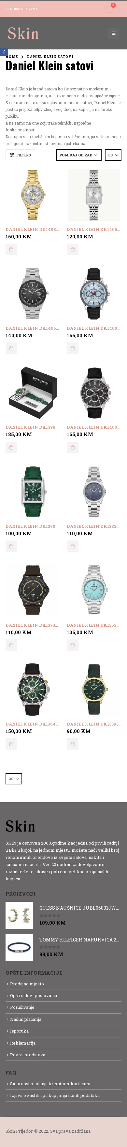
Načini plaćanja (25, 1019)
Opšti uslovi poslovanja (33, 995)
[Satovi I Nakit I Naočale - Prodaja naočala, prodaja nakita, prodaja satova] (23, 33)
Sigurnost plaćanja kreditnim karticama (51, 1084)
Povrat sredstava (27, 1055)
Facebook (4, 52)
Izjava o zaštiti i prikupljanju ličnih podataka (55, 1095)
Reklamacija (23, 1043)
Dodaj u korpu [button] (11, 249)
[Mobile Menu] (113, 33)
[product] (33, 194)
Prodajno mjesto (27, 984)
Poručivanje (22, 1007)
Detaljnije (35, 879)
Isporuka (19, 1031)
